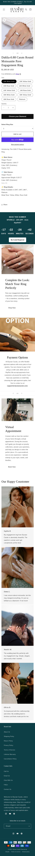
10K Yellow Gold (25, 81)
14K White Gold (24, 86)
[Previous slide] (13, 393)
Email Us (7, 776)
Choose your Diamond (17, 116)
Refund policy (26, 851)
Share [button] (5, 204)
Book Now (12, 467)
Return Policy (8, 741)
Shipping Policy (9, 736)
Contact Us (7, 789)
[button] (4, 9)
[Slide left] (13, 53)
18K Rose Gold (9, 99)
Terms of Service (9, 750)
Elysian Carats (16, 849)
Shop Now (12, 308)
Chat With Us (8, 780)
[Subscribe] (29, 826)
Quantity (4, 103)
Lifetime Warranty (10, 754)
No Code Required (17, 240)
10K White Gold (9, 81)
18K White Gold (9, 95)
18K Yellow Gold (25, 95)
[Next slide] (22, 393)
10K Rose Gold (9, 86)
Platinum (22, 99)
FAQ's (6, 785)
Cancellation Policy (10, 759)
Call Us (6, 771)
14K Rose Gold (25, 90)
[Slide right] (22, 53)
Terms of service (15, 851)
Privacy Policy (8, 745)
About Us (7, 732)
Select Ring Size (7, 124)
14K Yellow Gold (9, 90)
